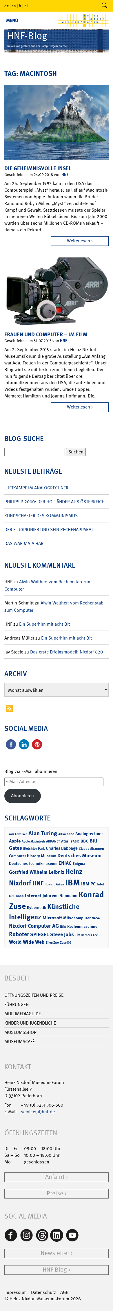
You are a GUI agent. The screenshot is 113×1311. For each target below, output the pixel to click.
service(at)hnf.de (38, 1112)
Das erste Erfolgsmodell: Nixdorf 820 (66, 652)
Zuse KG (65, 942)
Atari (65, 841)
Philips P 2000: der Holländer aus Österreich (54, 502)
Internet (33, 896)
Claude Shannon (91, 848)
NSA (63, 927)
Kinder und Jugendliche (30, 1023)
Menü (12, 20)
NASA (96, 918)
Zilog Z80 (52, 942)
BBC (84, 841)
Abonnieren (22, 796)
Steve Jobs (62, 934)
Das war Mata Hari (24, 543)
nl (26, 5)
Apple (15, 841)
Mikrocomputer (77, 917)
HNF (64, 174)
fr (20, 5)
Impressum (15, 1292)
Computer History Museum (32, 855)
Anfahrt (55, 1177)
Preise (55, 1193)
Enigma (79, 863)
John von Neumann (60, 896)
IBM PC (88, 884)
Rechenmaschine (82, 926)
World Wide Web (27, 942)
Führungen (16, 1004)
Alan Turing (42, 833)
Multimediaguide (22, 1014)
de (6, 5)
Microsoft (52, 918)
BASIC (75, 841)
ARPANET (53, 841)
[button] (11, 744)
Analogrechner (89, 834)
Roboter (19, 934)
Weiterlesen (78, 241)
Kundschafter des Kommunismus (41, 516)
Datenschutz (43, 1292)
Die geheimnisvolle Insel (37, 168)
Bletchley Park (34, 848)
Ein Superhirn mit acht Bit (44, 624)
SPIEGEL (39, 934)
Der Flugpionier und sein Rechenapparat (48, 529)
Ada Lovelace (18, 834)
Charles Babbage (62, 848)
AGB (64, 1292)
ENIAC (65, 863)
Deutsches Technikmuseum (33, 863)
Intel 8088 (16, 896)
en (14, 5)
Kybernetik (36, 907)
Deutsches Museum (79, 855)
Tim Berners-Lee (86, 935)
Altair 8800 (66, 834)
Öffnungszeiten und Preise (33, 995)
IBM (72, 882)
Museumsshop (20, 1032)
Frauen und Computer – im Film (46, 334)
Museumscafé (19, 1041)
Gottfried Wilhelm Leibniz (36, 872)
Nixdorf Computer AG (34, 925)
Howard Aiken (54, 884)
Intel (100, 884)
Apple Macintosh (33, 841)
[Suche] (104, 6)
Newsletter (55, 1253)
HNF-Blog (55, 1270)
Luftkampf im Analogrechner (36, 488)
